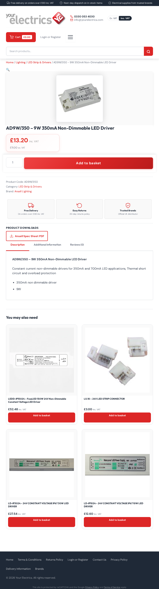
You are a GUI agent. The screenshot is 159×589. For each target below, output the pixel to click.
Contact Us (99, 559)
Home (9, 62)
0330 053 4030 (84, 16)
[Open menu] (70, 37)
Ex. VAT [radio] (113, 18)
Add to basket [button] (41, 415)
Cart (23, 37)
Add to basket (88, 163)
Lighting (20, 62)
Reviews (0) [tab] (77, 244)
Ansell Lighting (23, 191)
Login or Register (50, 37)
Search (148, 52)
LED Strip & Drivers (39, 62)
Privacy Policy (119, 559)
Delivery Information (18, 569)
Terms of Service (112, 587)
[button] (8, 70)
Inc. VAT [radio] (125, 18)
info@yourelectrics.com (88, 19)
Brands (39, 569)
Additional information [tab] (47, 244)
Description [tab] (18, 244)
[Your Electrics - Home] (36, 18)
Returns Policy (54, 559)
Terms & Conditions (29, 559)
